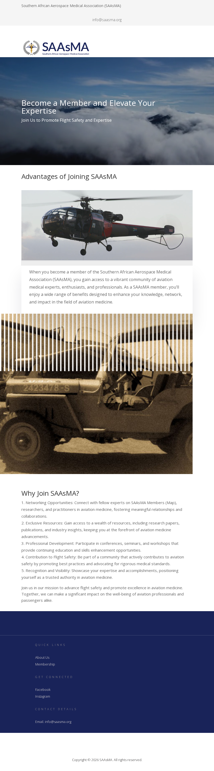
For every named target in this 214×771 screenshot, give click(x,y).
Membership (45, 664)
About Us (42, 657)
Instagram (42, 696)
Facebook (42, 689)
